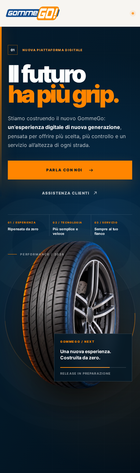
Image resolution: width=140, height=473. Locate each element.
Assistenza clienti (66, 193)
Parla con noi (64, 170)
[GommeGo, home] (33, 13)
